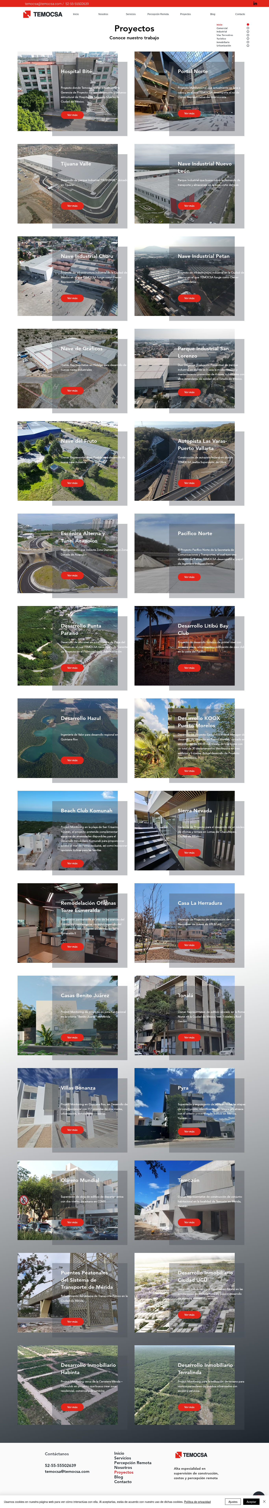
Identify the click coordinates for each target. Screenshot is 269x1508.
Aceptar (251, 1502)
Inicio (119, 1453)
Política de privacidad (197, 1502)
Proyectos (123, 1472)
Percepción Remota (124, 1462)
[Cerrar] (264, 1502)
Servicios (122, 1458)
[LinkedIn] (255, 3)
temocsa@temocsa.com (43, 3)
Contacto (123, 1481)
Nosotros (123, 1467)
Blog (118, 1477)
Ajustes (232, 1502)
